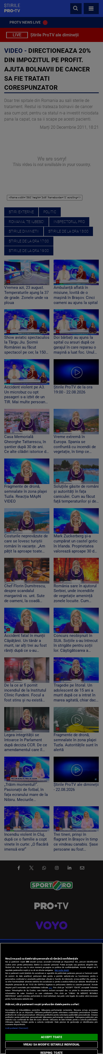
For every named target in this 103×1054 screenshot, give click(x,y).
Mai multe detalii (62, 970)
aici (50, 987)
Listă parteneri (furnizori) (16, 1028)
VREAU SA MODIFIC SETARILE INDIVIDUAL (51, 1044)
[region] (51, 998)
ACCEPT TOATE (51, 1037)
